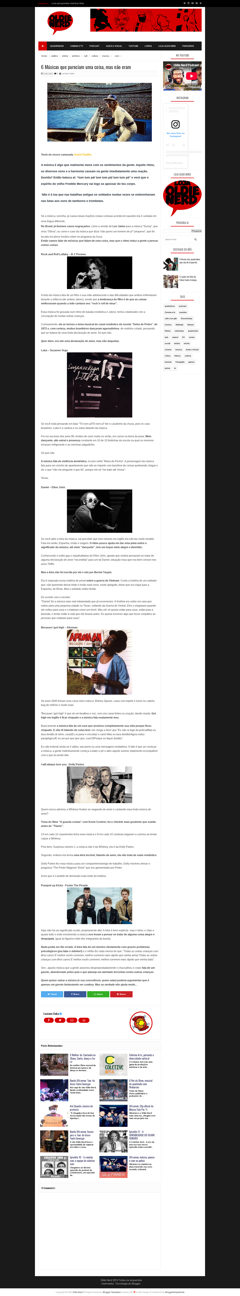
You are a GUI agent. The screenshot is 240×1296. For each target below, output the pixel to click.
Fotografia (180, 362)
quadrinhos (170, 306)
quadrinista (193, 331)
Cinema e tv (170, 312)
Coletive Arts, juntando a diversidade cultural (141, 1056)
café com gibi (171, 319)
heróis (187, 343)
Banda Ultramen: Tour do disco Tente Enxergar (82, 1082)
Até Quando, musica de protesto (81, 1108)
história (168, 362)
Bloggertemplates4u (174, 1292)
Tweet (53, 994)
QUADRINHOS (57, 46)
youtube (183, 312)
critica (167, 356)
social (167, 343)
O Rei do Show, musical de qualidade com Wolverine (140, 1084)
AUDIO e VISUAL (114, 46)
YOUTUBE (133, 46)
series (192, 337)
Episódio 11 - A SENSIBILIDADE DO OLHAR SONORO (142, 1135)
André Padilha (82, 154)
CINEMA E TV (76, 46)
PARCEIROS (188, 46)
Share (76, 994)
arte (166, 337)
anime (167, 368)
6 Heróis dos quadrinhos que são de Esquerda (189, 260)
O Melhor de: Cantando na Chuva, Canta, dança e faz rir (83, 1058)
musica (178, 350)
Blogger (136, 1283)
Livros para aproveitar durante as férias (67, 3)
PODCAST (94, 46)
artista (177, 343)
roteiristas (179, 331)
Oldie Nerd (78, 1292)
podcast (182, 306)
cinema (168, 350)
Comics (168, 325)
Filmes (168, 331)
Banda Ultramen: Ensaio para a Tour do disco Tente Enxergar (81, 1135)
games (191, 362)
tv (175, 368)
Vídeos (177, 356)
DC (183, 337)
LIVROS (148, 46)
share (100, 994)
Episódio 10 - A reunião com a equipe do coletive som (82, 1160)
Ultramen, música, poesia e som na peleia (141, 1159)
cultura (188, 356)
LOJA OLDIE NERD (167, 46)
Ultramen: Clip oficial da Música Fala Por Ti (141, 1108)
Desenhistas (186, 319)
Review (190, 325)
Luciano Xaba (51, 1014)
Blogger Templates (112, 1292)
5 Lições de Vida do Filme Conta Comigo (188, 278)
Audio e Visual (192, 350)
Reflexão (179, 325)
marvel (175, 337)
